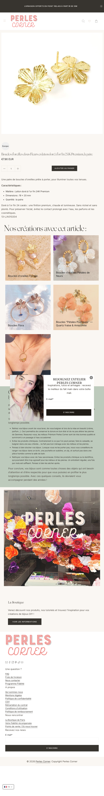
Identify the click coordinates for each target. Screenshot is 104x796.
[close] (91, 377)
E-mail (49, 399)
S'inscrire (68, 412)
